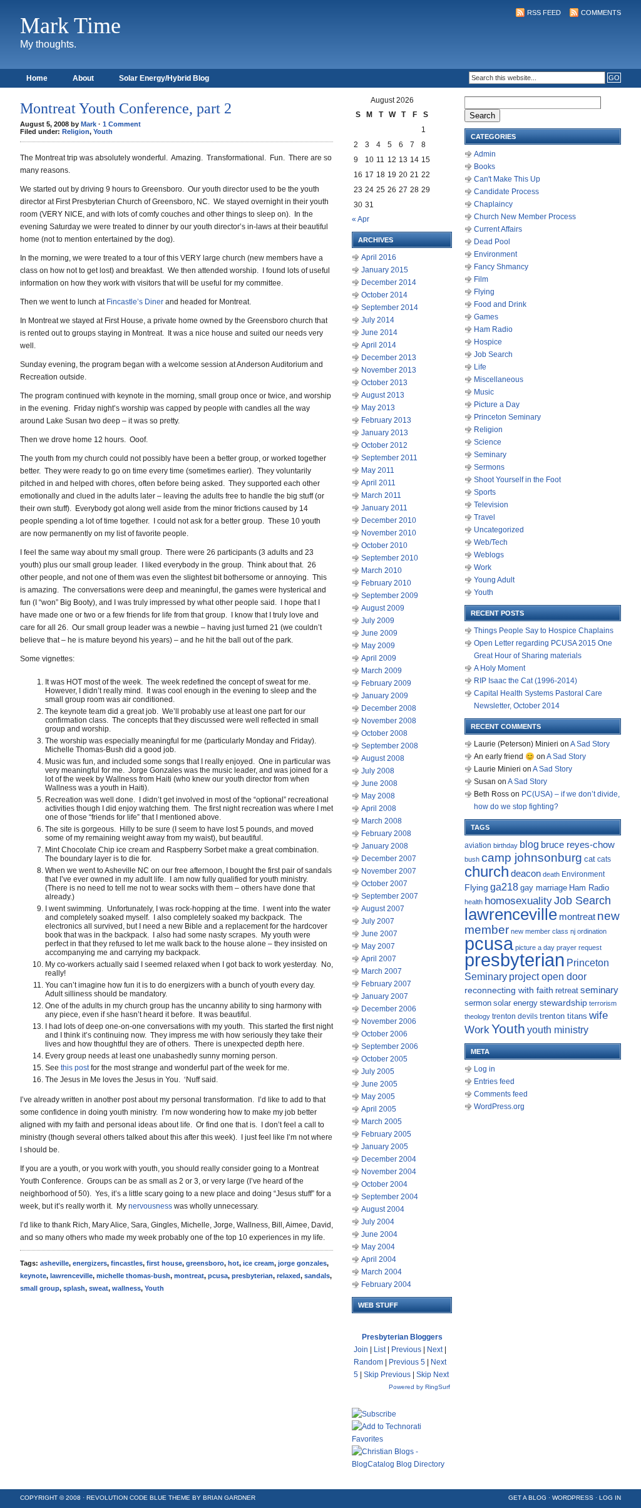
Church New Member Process (525, 216)
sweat (98, 1288)
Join (361, 1349)
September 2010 (389, 558)
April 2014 (378, 345)
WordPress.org (499, 1106)
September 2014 (389, 307)
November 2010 (388, 533)
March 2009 (381, 670)
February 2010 (386, 583)
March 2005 (381, 1121)
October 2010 (384, 545)
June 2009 (379, 633)
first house (164, 1263)
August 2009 (382, 608)
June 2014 (379, 332)
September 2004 (389, 1196)
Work (482, 567)
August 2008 (382, 758)
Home (37, 78)
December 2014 (388, 282)
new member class (539, 931)
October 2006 (384, 1034)
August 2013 (382, 395)
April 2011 (378, 482)
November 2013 (388, 370)
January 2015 (384, 270)
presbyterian (252, 1275)
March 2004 (381, 1272)
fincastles (127, 1263)
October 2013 (384, 382)
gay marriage (543, 888)
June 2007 (379, 933)
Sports (485, 492)
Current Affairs (498, 229)
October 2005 (384, 1059)
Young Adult (494, 580)
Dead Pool (492, 241)
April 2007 (378, 958)
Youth (103, 131)
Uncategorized (499, 529)
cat (589, 859)
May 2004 (378, 1246)
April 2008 (378, 808)
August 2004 (382, 1209)
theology (477, 1016)
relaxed (288, 1275)
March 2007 (381, 971)
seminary (599, 990)
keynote (33, 1275)
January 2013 (384, 432)
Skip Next (432, 1374)
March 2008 (381, 821)
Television (491, 504)
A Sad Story (590, 744)
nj (572, 931)
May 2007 (378, 946)
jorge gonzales (302, 1263)
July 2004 (377, 1221)
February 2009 (386, 683)
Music (484, 392)
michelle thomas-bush (133, 1275)
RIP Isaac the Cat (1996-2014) (525, 680)
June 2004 (379, 1234)
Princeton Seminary (507, 417)
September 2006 (389, 1046)
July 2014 (377, 320)
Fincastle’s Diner (134, 301)
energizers (90, 1263)
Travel (484, 517)
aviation (477, 845)
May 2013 (378, 407)
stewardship (563, 1003)
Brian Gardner (229, 1497)
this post (75, 1067)
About (83, 78)
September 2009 (389, 595)
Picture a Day (497, 404)
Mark (88, 124)
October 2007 (384, 883)
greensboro (205, 1263)
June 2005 (379, 1084)
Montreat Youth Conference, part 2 (126, 108)
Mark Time (70, 25)
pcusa (218, 1275)
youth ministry (557, 1029)
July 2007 (377, 921)
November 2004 (388, 1171)
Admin (485, 154)
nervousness (150, 1206)
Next (435, 1349)
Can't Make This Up (507, 179)
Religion (76, 131)
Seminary (490, 454)
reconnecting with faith (508, 990)
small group (39, 1288)
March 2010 (381, 570)
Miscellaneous (498, 379)
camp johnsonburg (531, 857)
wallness (126, 1288)
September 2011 (389, 457)
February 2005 (386, 1134)
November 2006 (388, 1021)
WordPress (572, 1497)
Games (486, 316)
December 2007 (388, 858)
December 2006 (388, 1008)
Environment (495, 254)
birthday (505, 845)
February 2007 (386, 983)
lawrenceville (71, 1275)
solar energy (515, 1003)
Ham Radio (493, 329)
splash (74, 1288)
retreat (566, 990)
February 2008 (386, 833)
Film (481, 279)
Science (487, 442)
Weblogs (489, 554)
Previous (406, 1349)
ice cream (258, 1263)
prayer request (579, 947)
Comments (601, 12)
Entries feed (494, 1081)
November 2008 (388, 720)
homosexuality (518, 900)
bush (471, 859)
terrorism (603, 1003)
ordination (592, 931)
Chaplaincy (493, 204)
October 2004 (384, 1184)
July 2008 (377, 771)
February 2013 (386, 420)
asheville (54, 1263)
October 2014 (384, 295)
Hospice (488, 342)
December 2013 (388, 357)
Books (484, 166)
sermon (477, 1003)
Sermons (489, 467)
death (551, 874)
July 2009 (377, 620)
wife (598, 1015)
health (473, 902)
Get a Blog (527, 1497)
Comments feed (501, 1094)
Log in (484, 1069)
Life (480, 367)
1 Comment (122, 124)
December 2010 (388, 520)
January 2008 (384, 846)
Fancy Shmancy (501, 266)
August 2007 (382, 908)
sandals (317, 1275)
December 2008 (388, 708)
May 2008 (378, 796)
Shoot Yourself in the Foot (517, 479)
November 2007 (388, 871)
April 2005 (378, 1109)
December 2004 (388, 1159)
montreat (189, 1275)
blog (529, 844)
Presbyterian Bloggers (402, 1337)
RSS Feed (544, 12)
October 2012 (384, 445)
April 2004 (378, 1259)
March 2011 (381, 495)
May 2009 (378, 645)
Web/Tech (491, 542)
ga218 (504, 886)
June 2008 (379, 783)
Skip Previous (387, 1374)
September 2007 (389, 896)
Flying (484, 291)
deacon (526, 874)
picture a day (535, 947)
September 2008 (389, 745)
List (380, 1349)
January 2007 (384, 996)
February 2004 (386, 1284)
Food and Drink (500, 304)
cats (604, 859)
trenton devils (515, 1016)
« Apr (360, 219)
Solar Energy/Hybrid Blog (164, 78)
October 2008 (384, 733)
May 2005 (378, 1096)
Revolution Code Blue (126, 1497)
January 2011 (384, 508)
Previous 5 (407, 1362)
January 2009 (384, 695)
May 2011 (377, 470)
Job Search (493, 354)
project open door (548, 976)
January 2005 (384, 1146)
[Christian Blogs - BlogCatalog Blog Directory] (402, 1464)
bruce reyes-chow (578, 845)
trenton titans (563, 1016)
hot (233, 1263)
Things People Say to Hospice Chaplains (543, 630)
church (486, 871)
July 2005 (377, 1071)
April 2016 (378, 257)
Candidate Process (506, 191)
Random (368, 1362)
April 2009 (378, 658)
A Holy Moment (499, 668)
